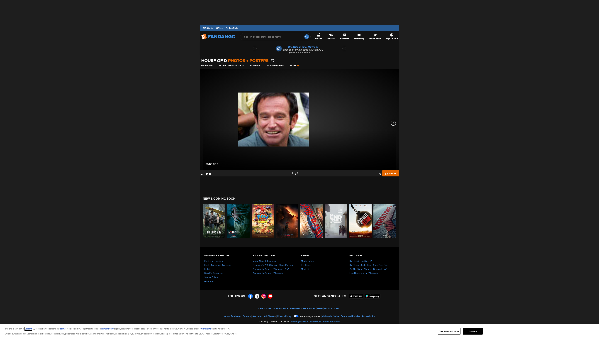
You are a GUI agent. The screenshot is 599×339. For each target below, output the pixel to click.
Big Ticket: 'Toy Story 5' (360, 261)
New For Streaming (213, 273)
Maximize (380, 174)
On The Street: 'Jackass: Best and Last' (368, 269)
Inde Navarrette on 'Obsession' (364, 273)
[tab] (289, 52)
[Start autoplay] (208, 173)
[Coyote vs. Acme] (360, 221)
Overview (207, 65)
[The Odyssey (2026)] (287, 221)
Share (392, 173)
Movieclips (306, 269)
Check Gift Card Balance (273, 308)
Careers (247, 316)
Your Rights (206, 328)
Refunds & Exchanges (303, 308)
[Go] (306, 36)
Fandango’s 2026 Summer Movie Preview (273, 265)
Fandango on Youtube (270, 296)
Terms (63, 328)
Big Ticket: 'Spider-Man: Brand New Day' (368, 265)
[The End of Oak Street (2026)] (336, 221)
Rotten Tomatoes (331, 321)
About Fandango (232, 316)
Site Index (257, 316)
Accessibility (368, 316)
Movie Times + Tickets (231, 65)
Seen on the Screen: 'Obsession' (269, 273)
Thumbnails (202, 174)
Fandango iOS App (356, 296)
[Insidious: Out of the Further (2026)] (238, 221)
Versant (28, 328)
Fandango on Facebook (250, 296)
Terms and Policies (350, 316)
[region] (299, 331)
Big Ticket (306, 265)
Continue (473, 331)
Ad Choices (270, 316)
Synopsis (255, 65)
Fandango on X (257, 296)
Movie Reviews (275, 65)
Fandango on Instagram (263, 296)
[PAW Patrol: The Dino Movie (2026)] (263, 221)
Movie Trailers (307, 261)
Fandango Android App (372, 296)
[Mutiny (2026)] (384, 221)
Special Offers (211, 277)
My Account (331, 308)
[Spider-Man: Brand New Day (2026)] (311, 221)
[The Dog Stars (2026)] (214, 221)
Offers (219, 28)
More (293, 65)
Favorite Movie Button (272, 61)
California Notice (330, 316)
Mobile (207, 269)
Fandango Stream (299, 321)
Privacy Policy (284, 316)
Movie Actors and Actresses (217, 265)
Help (320, 308)
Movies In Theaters (213, 261)
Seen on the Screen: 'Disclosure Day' (271, 269)
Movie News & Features (264, 261)
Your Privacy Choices (309, 316)
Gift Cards (208, 28)
